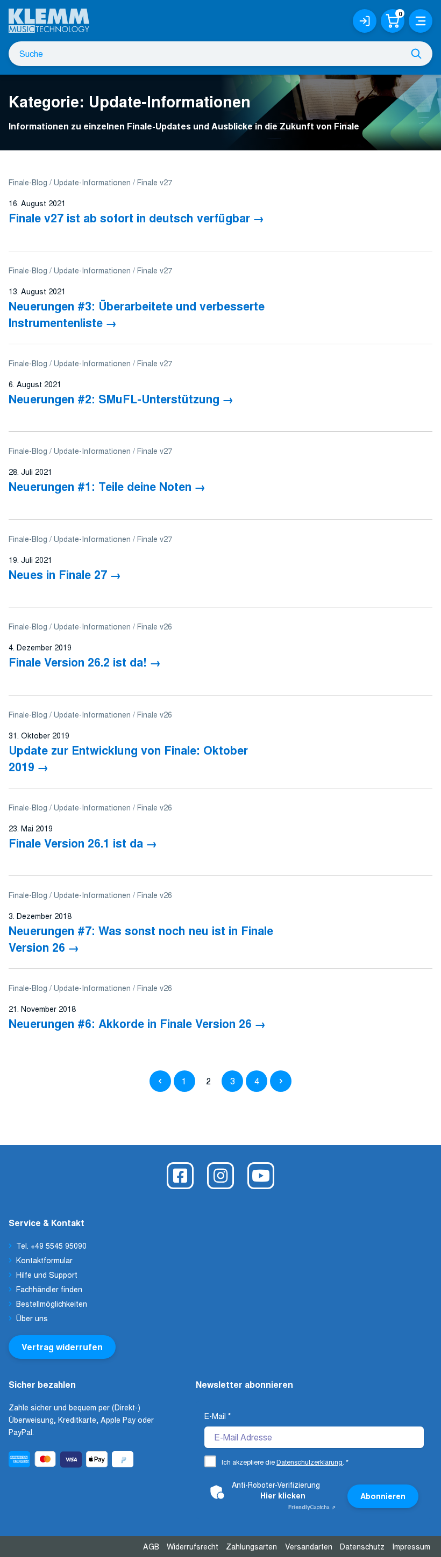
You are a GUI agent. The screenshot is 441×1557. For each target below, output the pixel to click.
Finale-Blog (28, 182)
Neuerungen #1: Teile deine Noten (100, 486)
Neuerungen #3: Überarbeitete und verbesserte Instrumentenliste (137, 314)
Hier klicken (282, 1495)
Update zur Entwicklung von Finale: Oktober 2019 (128, 758)
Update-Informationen (92, 182)
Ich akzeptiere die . (285, 1461)
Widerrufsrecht (192, 1546)
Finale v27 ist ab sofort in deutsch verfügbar (129, 217)
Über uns (32, 1318)
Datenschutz (362, 1546)
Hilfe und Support (46, 1274)
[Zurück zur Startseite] (49, 16)
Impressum (411, 1546)
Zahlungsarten (251, 1546)
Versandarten (308, 1546)
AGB (151, 1546)
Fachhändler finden (49, 1289)
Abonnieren (383, 1495)
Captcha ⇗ (312, 1507)
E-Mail (217, 1415)
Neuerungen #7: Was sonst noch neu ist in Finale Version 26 (141, 938)
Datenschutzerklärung (309, 1461)
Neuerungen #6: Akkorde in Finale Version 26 (130, 1023)
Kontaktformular (44, 1260)
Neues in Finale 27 (58, 574)
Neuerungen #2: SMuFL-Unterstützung (114, 398)
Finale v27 (154, 182)
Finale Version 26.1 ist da (76, 843)
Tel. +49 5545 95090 (51, 1245)
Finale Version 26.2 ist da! (78, 662)
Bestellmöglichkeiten (51, 1303)
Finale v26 (154, 626)
